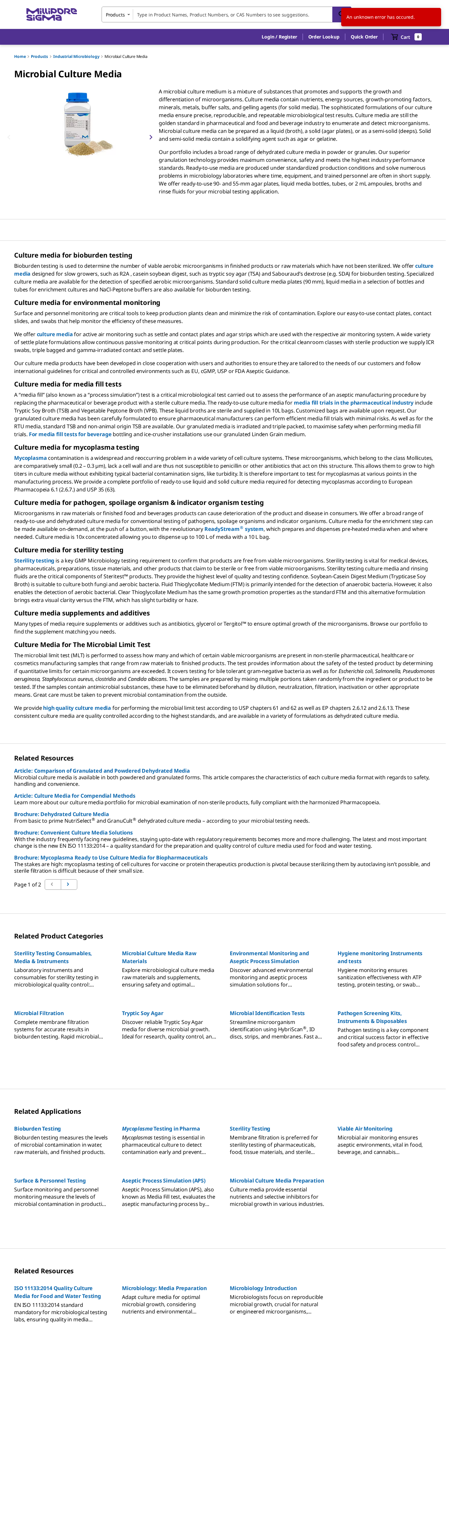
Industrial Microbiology (76, 56)
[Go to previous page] (69, 884)
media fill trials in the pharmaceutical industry (354, 402)
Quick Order (364, 37)
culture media (55, 334)
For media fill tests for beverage (70, 434)
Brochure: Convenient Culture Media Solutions (73, 832)
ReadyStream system (234, 529)
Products (39, 56)
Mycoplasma (30, 457)
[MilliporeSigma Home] (51, 14)
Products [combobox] (115, 15)
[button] (279, 37)
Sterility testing (34, 560)
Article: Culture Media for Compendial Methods (74, 795)
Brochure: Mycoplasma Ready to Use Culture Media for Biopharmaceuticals (111, 857)
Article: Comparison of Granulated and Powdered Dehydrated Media (102, 770)
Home (20, 56)
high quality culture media (77, 707)
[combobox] (226, 14)
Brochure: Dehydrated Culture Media (61, 814)
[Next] (150, 137)
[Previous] (8, 137)
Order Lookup (324, 37)
